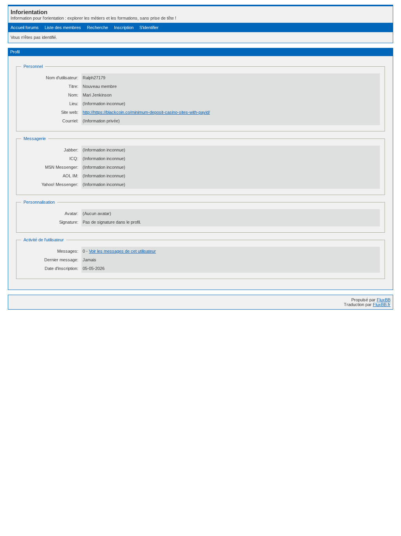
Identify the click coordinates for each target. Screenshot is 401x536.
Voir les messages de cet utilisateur (122, 251)
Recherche (97, 27)
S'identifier (149, 27)
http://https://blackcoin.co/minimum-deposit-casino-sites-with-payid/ (146, 112)
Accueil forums (25, 27)
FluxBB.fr (381, 304)
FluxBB (383, 299)
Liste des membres (63, 27)
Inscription (124, 27)
